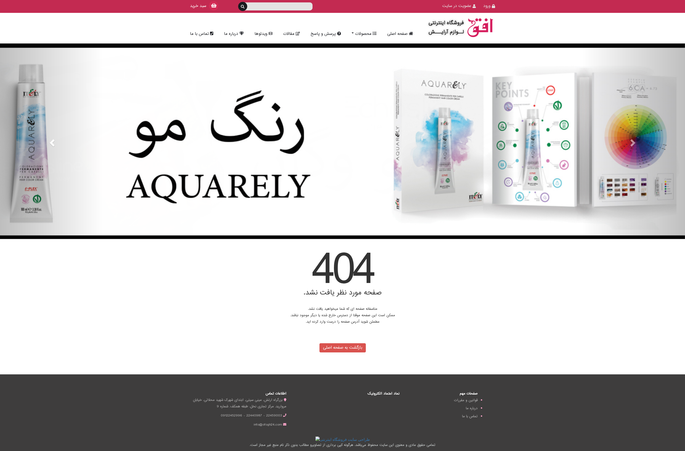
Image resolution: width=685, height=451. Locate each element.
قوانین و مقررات (466, 400)
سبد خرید (198, 6)
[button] (51, 141)
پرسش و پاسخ (323, 34)
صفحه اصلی (397, 34)
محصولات (363, 34)
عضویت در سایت (456, 6)
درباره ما (231, 34)
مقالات (288, 34)
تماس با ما (199, 34)
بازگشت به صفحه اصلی (342, 347)
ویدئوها (260, 34)
